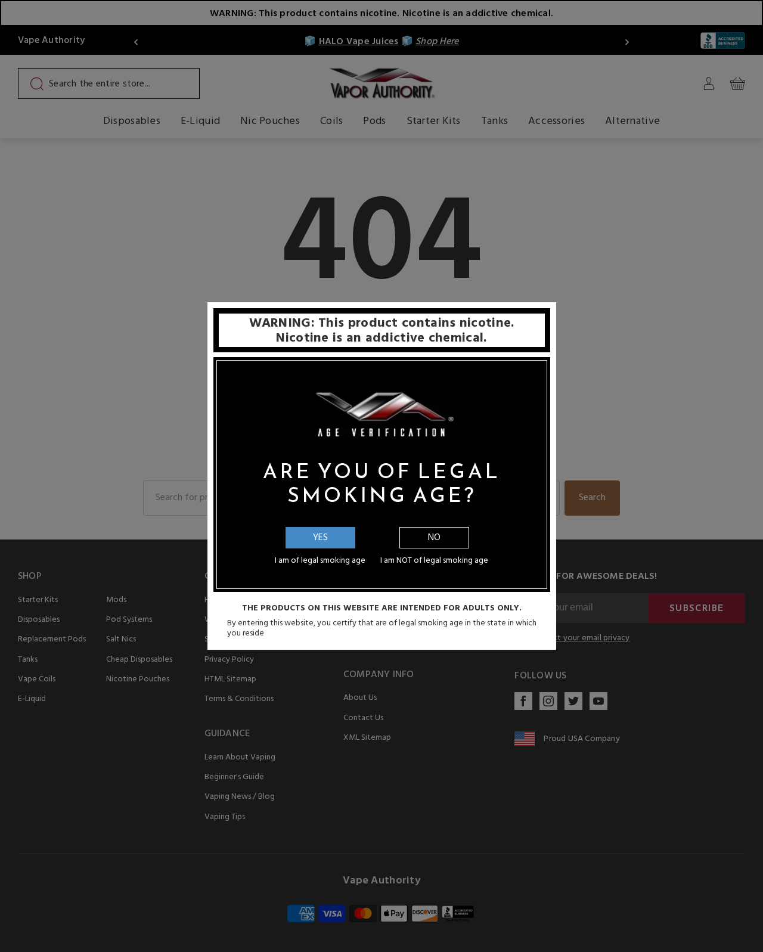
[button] (762, 943)
